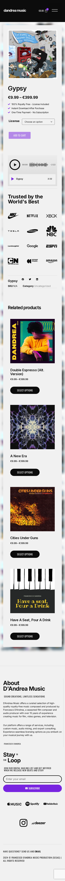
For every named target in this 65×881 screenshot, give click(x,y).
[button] (55, 11)
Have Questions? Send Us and (22, 851)
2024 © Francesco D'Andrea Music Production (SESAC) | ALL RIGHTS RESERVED (32, 859)
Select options (25, 390)
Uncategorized (42, 285)
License (14, 121)
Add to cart (19, 135)
